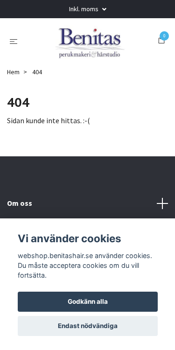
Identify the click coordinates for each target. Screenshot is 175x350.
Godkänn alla (88, 301)
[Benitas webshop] (89, 40)
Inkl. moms (84, 9)
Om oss (19, 203)
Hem (13, 72)
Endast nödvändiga (88, 325)
